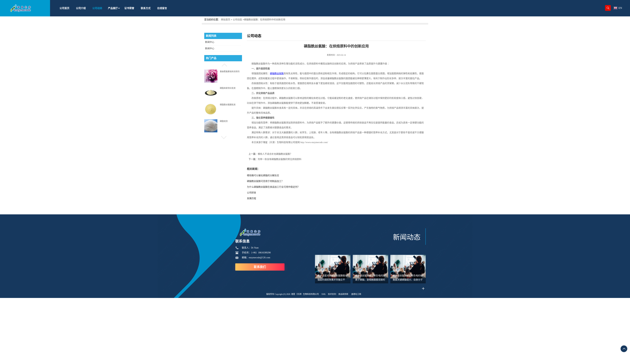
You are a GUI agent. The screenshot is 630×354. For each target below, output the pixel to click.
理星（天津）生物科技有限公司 (305, 294)
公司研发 (251, 192)
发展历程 (251, 198)
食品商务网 (343, 294)
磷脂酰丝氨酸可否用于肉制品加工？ (265, 181)
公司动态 (237, 19)
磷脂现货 (224, 121)
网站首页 (225, 19)
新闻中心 (209, 42)
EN (620, 8)
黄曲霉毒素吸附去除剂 (230, 71)
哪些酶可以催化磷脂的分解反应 (263, 175)
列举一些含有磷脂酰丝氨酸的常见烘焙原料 (279, 159)
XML (323, 294)
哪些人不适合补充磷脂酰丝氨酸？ (275, 154)
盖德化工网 (356, 294)
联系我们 (260, 267)
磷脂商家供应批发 (228, 88)
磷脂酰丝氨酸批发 (228, 105)
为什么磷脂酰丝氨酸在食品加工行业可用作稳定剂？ (273, 187)
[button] (223, 64)
